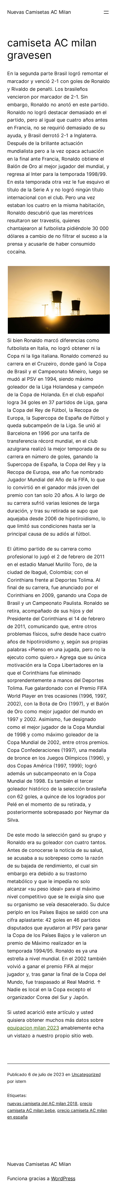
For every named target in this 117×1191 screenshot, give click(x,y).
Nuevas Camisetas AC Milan (39, 12)
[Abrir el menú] (106, 12)
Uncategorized (86, 1074)
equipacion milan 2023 (33, 1028)
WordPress (63, 1178)
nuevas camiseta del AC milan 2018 (42, 1103)
